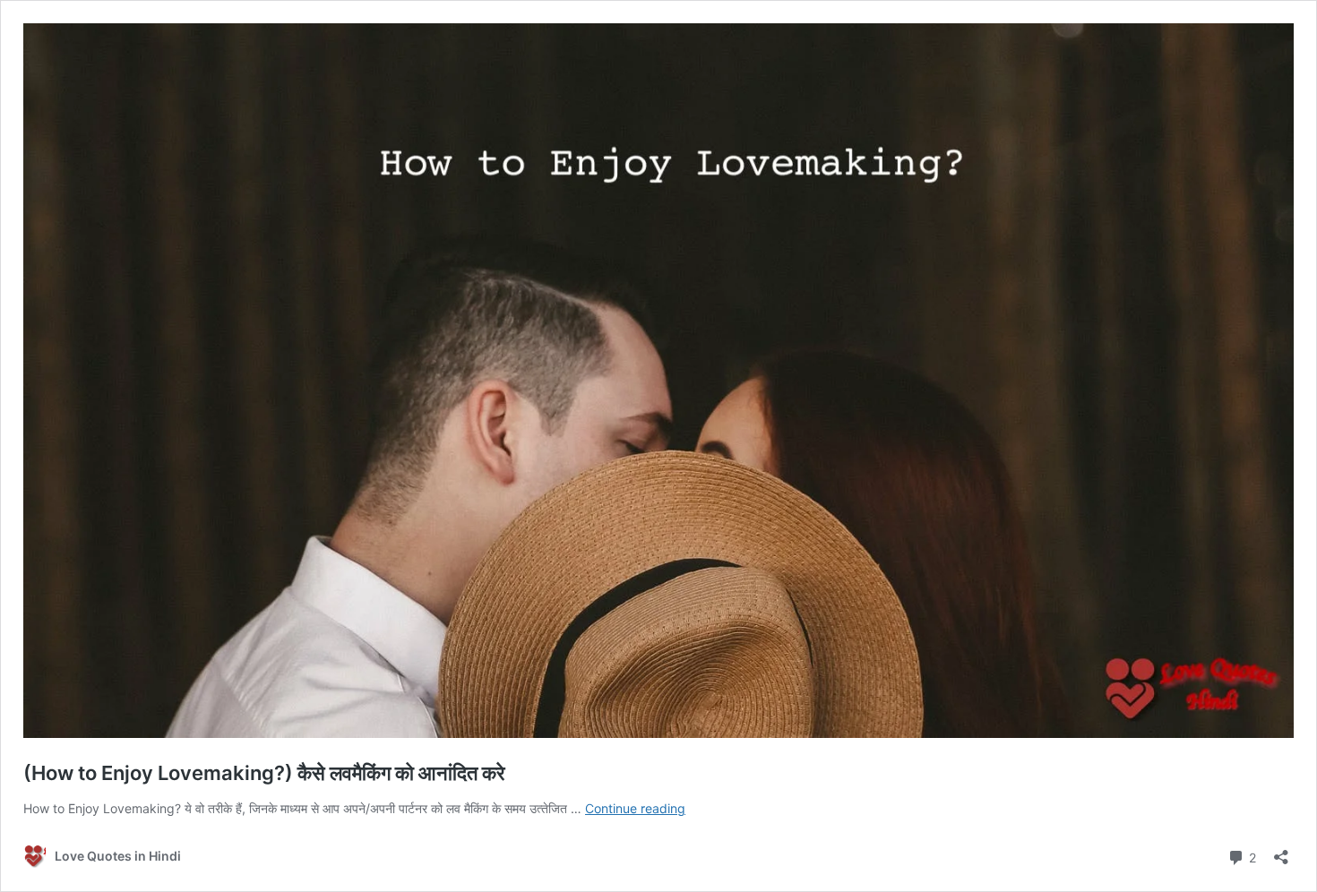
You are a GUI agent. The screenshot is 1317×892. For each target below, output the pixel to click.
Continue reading (635, 808)
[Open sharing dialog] (1281, 851)
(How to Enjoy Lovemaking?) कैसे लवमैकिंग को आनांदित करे (264, 773)
